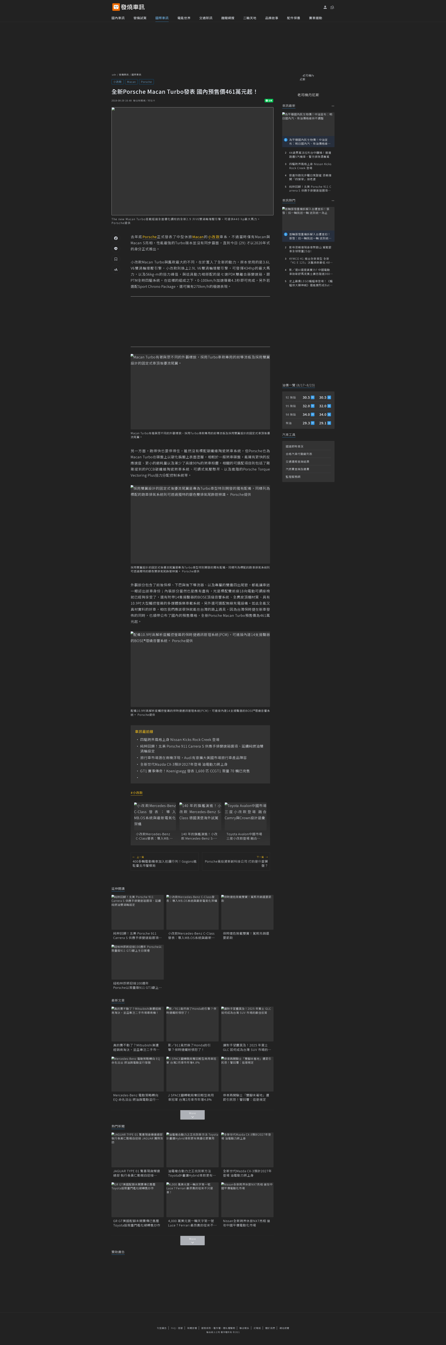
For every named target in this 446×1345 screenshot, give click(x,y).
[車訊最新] (333, 106)
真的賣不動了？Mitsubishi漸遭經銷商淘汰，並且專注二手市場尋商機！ (136, 1047)
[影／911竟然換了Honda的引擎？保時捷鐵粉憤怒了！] (192, 1024)
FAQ (173, 1328)
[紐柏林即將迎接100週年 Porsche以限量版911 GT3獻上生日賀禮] (138, 962)
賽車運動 (315, 18)
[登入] (325, 7)
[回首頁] (133, 7)
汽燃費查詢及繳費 (297, 469)
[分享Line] (116, 248)
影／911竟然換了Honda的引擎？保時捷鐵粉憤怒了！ (189, 1047)
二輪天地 (249, 18)
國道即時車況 (294, 446)
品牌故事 (271, 18)
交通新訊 (206, 18)
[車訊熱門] (333, 200)
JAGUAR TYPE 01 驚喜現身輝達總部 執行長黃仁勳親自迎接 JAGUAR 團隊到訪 (136, 1173)
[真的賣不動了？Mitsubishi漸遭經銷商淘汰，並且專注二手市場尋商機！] (138, 1024)
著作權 (217, 1328)
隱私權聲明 (229, 1328)
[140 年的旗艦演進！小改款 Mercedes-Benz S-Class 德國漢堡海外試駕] (200, 816)
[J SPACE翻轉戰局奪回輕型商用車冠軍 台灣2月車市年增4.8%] (192, 1074)
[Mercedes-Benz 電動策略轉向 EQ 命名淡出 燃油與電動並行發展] (138, 1074)
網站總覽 (284, 1328)
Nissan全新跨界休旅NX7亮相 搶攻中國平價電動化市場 (246, 1223)
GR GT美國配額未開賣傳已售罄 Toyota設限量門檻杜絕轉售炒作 (137, 1223)
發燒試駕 (140, 18)
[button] (331, 7)
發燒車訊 (124, 74)
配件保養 (293, 18)
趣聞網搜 (227, 18)
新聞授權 (192, 1328)
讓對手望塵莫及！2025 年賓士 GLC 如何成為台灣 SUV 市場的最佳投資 (247, 1047)
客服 (180, 1328)
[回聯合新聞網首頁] (116, 7)
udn (114, 74)
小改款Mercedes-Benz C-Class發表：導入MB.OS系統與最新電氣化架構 (155, 836)
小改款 (117, 82)
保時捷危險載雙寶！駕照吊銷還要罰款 (246, 935)
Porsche (146, 82)
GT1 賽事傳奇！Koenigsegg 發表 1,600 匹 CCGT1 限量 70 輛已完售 (195, 770)
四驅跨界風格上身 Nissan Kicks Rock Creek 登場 (180, 739)
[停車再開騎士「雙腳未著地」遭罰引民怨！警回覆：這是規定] (247, 1074)
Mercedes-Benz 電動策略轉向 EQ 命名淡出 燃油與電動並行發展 (136, 1097)
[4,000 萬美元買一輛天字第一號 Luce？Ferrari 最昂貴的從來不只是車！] (192, 1199)
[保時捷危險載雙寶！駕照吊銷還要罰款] (247, 912)
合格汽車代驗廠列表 (299, 454)
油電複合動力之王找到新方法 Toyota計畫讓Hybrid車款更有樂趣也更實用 (192, 1173)
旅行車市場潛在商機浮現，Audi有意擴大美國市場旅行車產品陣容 (193, 757)
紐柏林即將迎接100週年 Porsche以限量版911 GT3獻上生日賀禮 (137, 985)
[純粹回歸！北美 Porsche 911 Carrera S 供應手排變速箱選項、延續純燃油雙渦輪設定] (138, 912)
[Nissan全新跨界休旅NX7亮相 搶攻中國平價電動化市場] (247, 1199)
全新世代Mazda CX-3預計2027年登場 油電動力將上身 (184, 764)
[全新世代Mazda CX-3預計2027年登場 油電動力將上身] (247, 1149)
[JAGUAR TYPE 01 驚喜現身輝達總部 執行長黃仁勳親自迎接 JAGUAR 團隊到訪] (138, 1149)
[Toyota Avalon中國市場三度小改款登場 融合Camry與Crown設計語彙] (246, 816)
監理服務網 (293, 477)
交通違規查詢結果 (297, 461)
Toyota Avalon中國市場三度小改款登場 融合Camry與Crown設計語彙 (245, 836)
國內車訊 (118, 18)
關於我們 (270, 1328)
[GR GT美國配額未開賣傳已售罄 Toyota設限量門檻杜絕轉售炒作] (138, 1199)
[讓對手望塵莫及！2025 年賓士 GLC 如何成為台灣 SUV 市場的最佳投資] (247, 1024)
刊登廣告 (162, 1328)
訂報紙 (257, 1328)
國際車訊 (162, 18)
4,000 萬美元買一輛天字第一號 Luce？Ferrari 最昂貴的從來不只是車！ (192, 1223)
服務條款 (206, 1328)
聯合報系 (244, 1328)
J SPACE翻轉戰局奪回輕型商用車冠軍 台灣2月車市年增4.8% (191, 1097)
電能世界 (184, 18)
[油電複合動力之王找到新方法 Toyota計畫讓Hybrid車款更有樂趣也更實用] (192, 1149)
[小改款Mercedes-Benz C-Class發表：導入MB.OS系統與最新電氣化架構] (155, 816)
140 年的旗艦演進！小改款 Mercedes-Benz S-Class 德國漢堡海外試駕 (199, 836)
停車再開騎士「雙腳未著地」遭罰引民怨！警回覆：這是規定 (246, 1097)
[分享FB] (116, 238)
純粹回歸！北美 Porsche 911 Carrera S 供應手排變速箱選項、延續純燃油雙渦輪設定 (202, 748)
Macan (131, 82)
